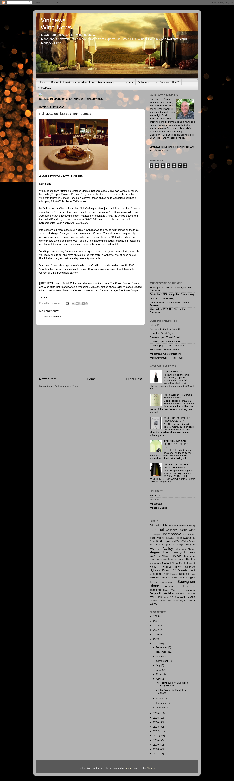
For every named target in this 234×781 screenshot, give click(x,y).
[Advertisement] (90, 350)
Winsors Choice (158, 600)
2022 (156, 630)
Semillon (168, 586)
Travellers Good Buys (161, 333)
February (161, 703)
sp (194, 586)
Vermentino (180, 593)
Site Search (126, 82)
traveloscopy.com (159, 150)
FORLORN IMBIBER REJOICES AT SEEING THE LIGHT (179, 444)
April (159, 679)
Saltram (153, 582)
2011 (156, 735)
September (162, 661)
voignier (191, 593)
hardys (180, 545)
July (158, 665)
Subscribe (143, 82)
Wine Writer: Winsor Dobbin (165, 349)
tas (181, 590)
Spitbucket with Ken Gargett (165, 329)
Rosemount (161, 577)
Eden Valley (182, 541)
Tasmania (189, 590)
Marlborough (177, 553)
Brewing (191, 526)
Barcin (128, 768)
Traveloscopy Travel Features (166, 341)
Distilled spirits (163, 541)
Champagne (155, 535)
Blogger (150, 768)
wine (166, 597)
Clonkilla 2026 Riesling (162, 298)
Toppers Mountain (173, 371)
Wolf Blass (172, 600)
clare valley (157, 537)
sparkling (155, 589)
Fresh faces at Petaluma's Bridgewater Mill (178, 396)
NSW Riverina (160, 566)
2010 (156, 740)
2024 (156, 621)
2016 (156, 713)
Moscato (164, 560)
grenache (170, 544)
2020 (156, 634)
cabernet (157, 529)
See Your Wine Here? (167, 82)
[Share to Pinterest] (86, 303)
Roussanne (172, 578)
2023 (156, 625)
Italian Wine (180, 549)
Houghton (190, 544)
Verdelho (169, 593)
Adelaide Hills (158, 525)
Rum (180, 578)
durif (174, 541)
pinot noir (162, 573)
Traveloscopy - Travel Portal (165, 337)
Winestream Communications (165, 353)
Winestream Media (182, 596)
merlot (177, 555)
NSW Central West (183, 563)
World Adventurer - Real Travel (166, 358)
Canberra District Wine (180, 529)
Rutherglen (189, 577)
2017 (156, 643)
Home (42, 82)
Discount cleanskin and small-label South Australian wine (82, 82)
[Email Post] (67, 303)
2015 (156, 717)
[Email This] (73, 303)
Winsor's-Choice (158, 508)
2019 (156, 639)
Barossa (181, 525)
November (162, 652)
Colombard (170, 538)
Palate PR (155, 325)
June (159, 670)
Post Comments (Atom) (66, 386)
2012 (156, 731)
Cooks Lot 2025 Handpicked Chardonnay (172, 294)
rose (193, 574)
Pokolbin (173, 574)
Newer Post (47, 379)
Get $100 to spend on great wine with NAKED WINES (71, 99)
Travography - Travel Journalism (167, 345)
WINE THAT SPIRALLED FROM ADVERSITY (177, 419)
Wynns (183, 600)
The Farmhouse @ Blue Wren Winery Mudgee (171, 684)
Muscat (153, 563)
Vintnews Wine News (56, 24)
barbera (172, 526)
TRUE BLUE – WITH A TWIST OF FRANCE (176, 466)
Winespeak (44, 87)
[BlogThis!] (77, 303)
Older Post (134, 379)
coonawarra (184, 537)
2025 (156, 616)
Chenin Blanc (188, 534)
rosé (152, 577)
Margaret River (159, 552)
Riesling (184, 573)
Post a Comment (53, 316)
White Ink (156, 597)
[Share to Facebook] (83, 303)
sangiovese (167, 582)
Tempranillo (156, 593)
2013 (156, 727)
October (160, 656)
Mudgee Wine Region (181, 559)
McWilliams (164, 556)
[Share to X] (80, 303)
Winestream (156, 503)
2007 (156, 753)
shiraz (183, 586)
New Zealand (163, 563)
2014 (156, 722)
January (160, 707)
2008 (156, 749)
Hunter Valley (161, 548)
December (162, 647)
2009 (156, 745)
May (158, 674)
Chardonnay (171, 534)
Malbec (191, 549)
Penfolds (182, 570)
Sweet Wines (170, 590)
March (160, 698)
